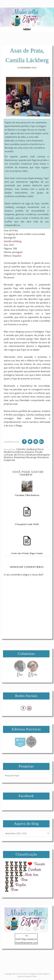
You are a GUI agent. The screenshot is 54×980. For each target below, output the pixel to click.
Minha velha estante (20, 974)
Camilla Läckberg (12, 241)
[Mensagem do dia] (20, 676)
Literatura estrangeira (37, 454)
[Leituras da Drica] (33, 676)
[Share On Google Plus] (41, 441)
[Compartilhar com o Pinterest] (35, 441)
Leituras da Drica (14, 454)
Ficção (39, 452)
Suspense (9, 460)
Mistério (8, 457)
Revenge (31, 457)
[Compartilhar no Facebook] (24, 441)
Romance (43, 457)
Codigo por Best (30, 976)
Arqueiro (16, 255)
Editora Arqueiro (24, 452)
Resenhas (20, 457)
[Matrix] (20, 746)
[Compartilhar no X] (30, 441)
